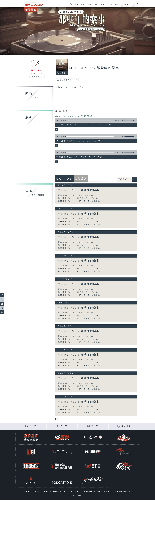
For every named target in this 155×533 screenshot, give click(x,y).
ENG (126, 4)
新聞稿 (27, 491)
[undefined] (70, 4)
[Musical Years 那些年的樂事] (56, 129)
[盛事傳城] (123, 466)
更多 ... (57, 419)
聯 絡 (95, 426)
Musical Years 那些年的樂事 (75, 116)
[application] (95, 120)
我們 (115, 5)
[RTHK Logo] (32, 6)
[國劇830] (31, 451)
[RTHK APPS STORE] (31, 480)
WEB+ (95, 5)
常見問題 (75, 491)
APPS (109, 5)
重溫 (102, 5)
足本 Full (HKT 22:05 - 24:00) (75, 195)
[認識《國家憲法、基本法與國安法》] (61, 466)
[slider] (129, 120)
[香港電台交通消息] (26, 426)
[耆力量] (92, 466)
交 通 (33, 426)
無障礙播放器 (104, 491)
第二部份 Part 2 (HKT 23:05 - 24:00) (79, 201)
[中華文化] (31, 466)
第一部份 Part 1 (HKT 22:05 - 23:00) (79, 198)
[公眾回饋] (118, 426)
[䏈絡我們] (88, 426)
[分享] (57, 426)
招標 (46, 491)
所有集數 (61, 73)
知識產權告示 (60, 491)
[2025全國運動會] (31, 437)
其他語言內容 (121, 491)
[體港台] (61, 437)
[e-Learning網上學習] (61, 451)
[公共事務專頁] (92, 451)
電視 (75, 5)
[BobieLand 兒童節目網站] (123, 437)
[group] (123, 120)
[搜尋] (137, 3)
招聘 (37, 491)
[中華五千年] (92, 480)
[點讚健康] (92, 437)
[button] (57, 120)
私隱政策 (88, 491)
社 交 (64, 426)
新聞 (88, 5)
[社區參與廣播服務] (123, 451)
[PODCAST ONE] (61, 480)
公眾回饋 (126, 426)
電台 (82, 5)
